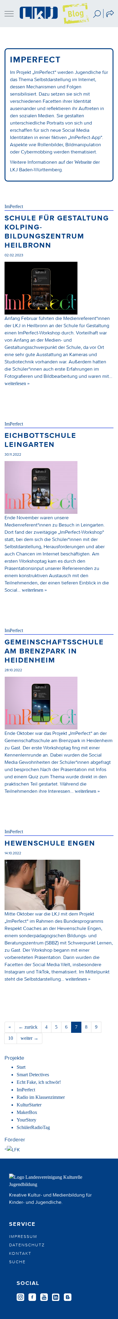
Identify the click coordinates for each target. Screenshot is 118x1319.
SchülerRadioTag (33, 1127)
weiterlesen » (17, 383)
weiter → (29, 1038)
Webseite (83, 162)
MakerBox (27, 1112)
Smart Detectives (33, 1074)
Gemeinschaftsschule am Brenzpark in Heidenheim (54, 651)
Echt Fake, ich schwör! (39, 1082)
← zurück (28, 1027)
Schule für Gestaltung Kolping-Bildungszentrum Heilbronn (57, 232)
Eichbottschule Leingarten (40, 440)
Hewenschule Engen (50, 843)
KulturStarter (29, 1104)
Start (21, 1067)
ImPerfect (14, 206)
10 (10, 1038)
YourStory (26, 1119)
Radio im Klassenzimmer (41, 1097)
